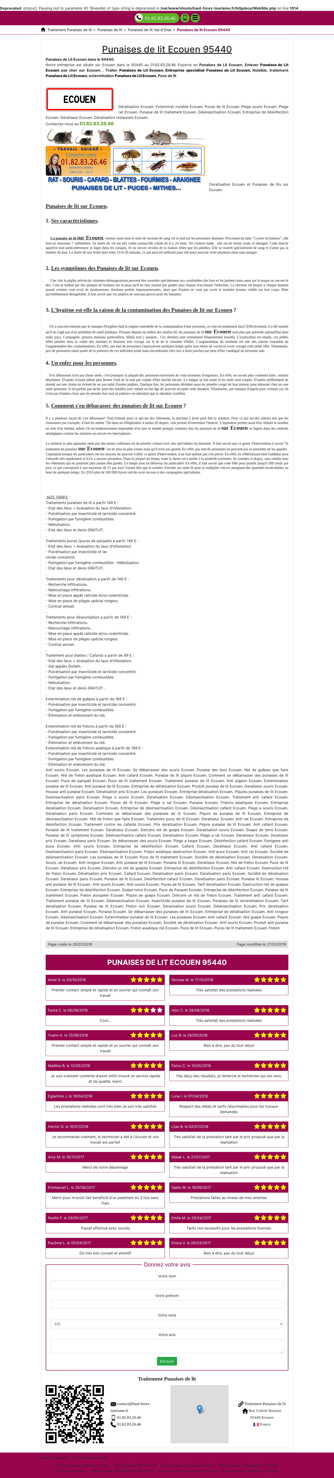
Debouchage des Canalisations (187, 1465)
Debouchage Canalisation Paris (82, 1465)
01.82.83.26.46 (160, 18)
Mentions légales (53, 1457)
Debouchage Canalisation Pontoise (248, 1465)
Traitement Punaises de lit (265, 1404)
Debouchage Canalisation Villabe (250, 1470)
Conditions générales (90, 1457)
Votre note (167, 1315)
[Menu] (195, 17)
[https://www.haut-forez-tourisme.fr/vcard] (75, 1414)
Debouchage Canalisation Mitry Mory (122, 1470)
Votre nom (167, 1276)
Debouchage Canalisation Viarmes (188, 1470)
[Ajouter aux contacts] (184, 17)
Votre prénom (167, 1295)
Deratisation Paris (70, 1470)
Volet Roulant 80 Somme (135, 1465)
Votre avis (167, 1334)
